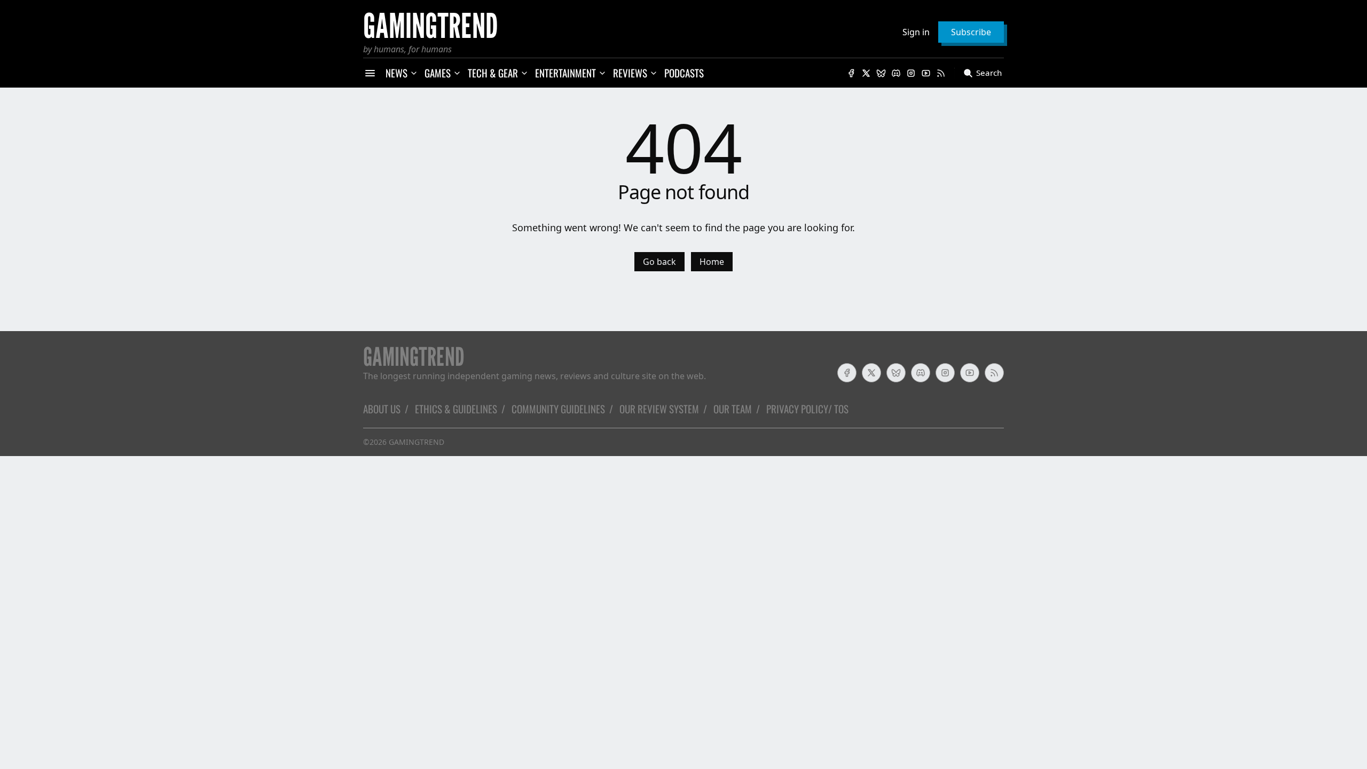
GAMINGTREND (416, 442)
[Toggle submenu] (414, 73)
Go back (659, 262)
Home (712, 262)
